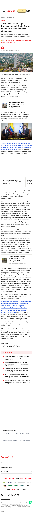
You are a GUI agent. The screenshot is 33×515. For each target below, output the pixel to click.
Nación (9, 17)
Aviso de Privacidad (7, 499)
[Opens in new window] (5, 495)
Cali (13, 17)
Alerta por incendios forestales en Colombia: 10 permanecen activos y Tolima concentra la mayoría (12, 182)
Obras (18, 346)
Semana (3, 17)
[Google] (2, 495)
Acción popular (10, 346)
